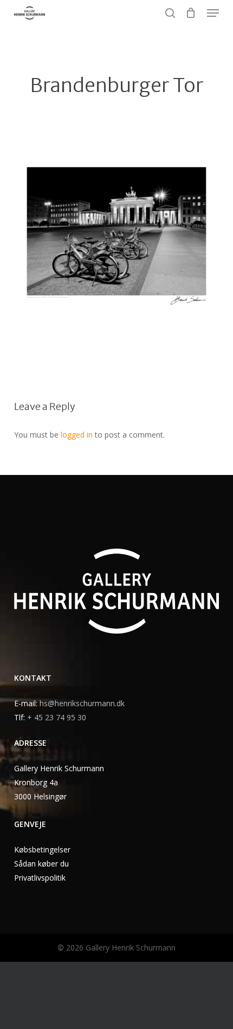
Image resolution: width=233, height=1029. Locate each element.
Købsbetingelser (42, 849)
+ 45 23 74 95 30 (56, 717)
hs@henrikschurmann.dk (82, 703)
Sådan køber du (41, 863)
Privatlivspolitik (40, 877)
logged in (77, 434)
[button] (213, 13)
